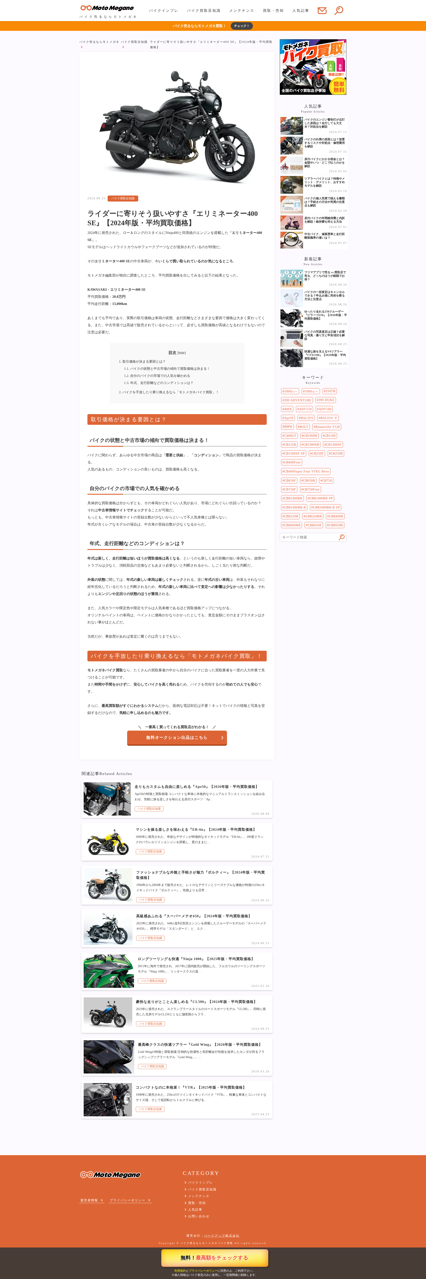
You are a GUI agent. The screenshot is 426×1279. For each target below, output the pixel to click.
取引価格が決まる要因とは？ (142, 361)
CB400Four (292, 462)
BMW (288, 426)
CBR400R (336, 516)
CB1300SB (311, 444)
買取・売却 (273, 10)
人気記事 (300, 10)
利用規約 (180, 1270)
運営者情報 (89, 1200)
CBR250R (291, 516)
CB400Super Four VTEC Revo (306, 471)
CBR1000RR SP (321, 498)
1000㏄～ (312, 391)
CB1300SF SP (294, 453)
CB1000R (310, 435)
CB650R (309, 480)
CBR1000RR (293, 498)
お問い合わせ (198, 1216)
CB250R (337, 453)
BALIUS (307, 418)
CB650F (290, 480)
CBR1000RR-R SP (326, 507)
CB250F (318, 453)
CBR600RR (292, 525)
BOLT (304, 427)
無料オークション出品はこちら (177, 737)
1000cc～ (291, 391)
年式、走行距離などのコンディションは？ (158, 383)
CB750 (327, 480)
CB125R (290, 444)
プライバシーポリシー (203, 1270)
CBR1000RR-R (295, 507)
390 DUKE (327, 400)
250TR (330, 391)
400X (288, 409)
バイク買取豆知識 (204, 10)
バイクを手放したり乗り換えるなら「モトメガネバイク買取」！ (169, 392)
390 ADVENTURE (298, 400)
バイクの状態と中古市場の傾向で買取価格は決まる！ (167, 368)
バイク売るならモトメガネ (99, 41)
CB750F (290, 489)
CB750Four (311, 489)
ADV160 (325, 409)
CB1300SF (334, 444)
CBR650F (315, 525)
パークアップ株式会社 (222, 1235)
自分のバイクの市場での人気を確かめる (157, 376)
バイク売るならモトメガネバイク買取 (206, 1243)
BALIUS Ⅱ (328, 418)
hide (182, 353)
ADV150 (305, 409)
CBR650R (336, 525)
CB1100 (330, 435)
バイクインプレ (164, 10)
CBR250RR (314, 516)
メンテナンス (241, 10)
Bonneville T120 (328, 427)
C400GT (290, 435)
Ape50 (289, 418)
